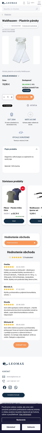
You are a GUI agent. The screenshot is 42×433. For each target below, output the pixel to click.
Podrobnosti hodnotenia (29, 26)
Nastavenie (21, 420)
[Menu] (39, 3)
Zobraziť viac (21, 345)
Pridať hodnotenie (12, 243)
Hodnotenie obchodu (21, 252)
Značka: (8, 31)
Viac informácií (25, 414)
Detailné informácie (9, 76)
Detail (14, 221)
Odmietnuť (11, 427)
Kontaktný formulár (13, 395)
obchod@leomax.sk (13, 377)
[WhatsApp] (15, 387)
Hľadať (37, 9)
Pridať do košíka (22, 97)
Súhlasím (31, 427)
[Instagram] (10, 387)
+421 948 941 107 (13, 381)
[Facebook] (4, 387)
